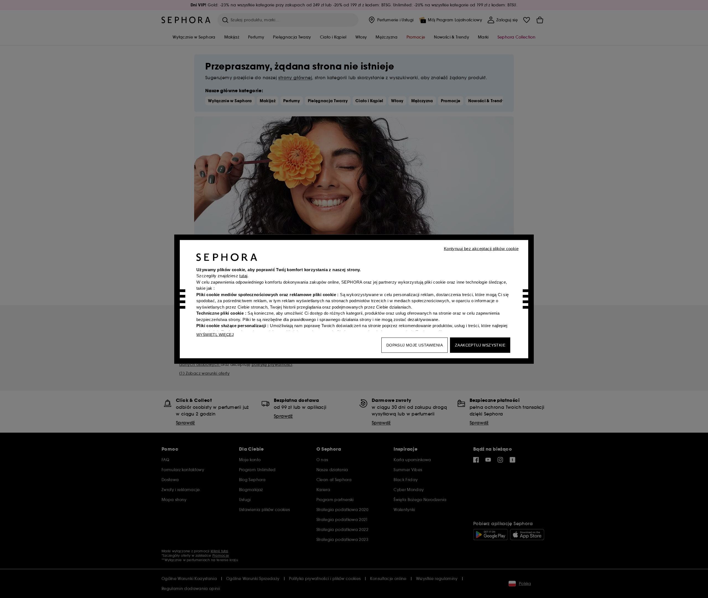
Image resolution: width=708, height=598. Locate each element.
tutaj (243, 275)
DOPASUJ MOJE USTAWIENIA (414, 345)
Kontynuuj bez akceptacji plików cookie (481, 248)
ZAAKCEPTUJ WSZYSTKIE (480, 345)
